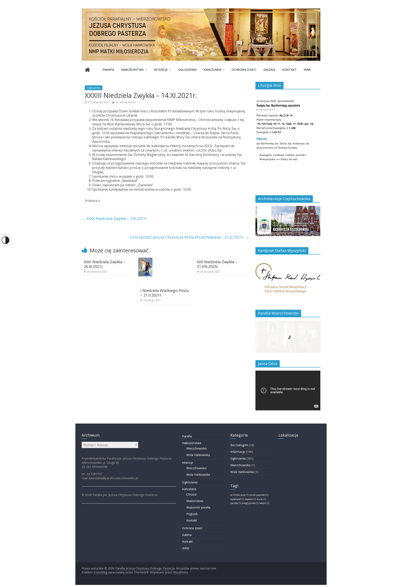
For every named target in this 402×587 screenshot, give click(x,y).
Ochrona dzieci (244, 70)
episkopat (237, 499)
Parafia (108, 70)
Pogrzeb (192, 514)
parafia (235, 503)
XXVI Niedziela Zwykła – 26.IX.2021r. (104, 264)
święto (264, 503)
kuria (261, 499)
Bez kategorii (239, 445)
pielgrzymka (250, 503)
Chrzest (191, 494)
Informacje (237, 452)
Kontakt (289, 70)
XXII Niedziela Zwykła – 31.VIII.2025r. (217, 264)
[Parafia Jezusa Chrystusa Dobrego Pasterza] (87, 70)
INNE (307, 70)
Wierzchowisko (196, 448)
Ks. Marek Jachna (125, 102)
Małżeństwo (194, 501)
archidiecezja (239, 494)
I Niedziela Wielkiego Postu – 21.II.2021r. (164, 293)
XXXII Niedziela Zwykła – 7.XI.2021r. (115, 218)
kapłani (250, 499)
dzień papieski (258, 494)
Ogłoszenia (187, 70)
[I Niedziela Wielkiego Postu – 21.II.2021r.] (165, 260)
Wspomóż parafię (198, 507)
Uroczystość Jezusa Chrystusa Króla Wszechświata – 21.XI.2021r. (189, 237)
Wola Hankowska (198, 455)
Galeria (269, 70)
